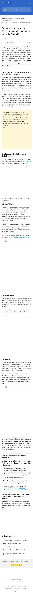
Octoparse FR (8, 588)
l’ (21, 237)
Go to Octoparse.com (12, 586)
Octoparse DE (22, 586)
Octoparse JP (25, 588)
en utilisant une (19, 490)
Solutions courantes (19, 18)
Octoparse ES (16, 588)
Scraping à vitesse (6, 20)
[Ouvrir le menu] (30, 3)
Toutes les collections (7, 18)
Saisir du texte (24, 312)
